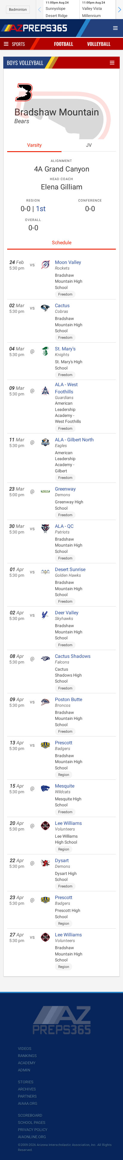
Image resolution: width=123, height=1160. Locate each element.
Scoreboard (30, 1115)
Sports (18, 44)
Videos (24, 1048)
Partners (27, 1096)
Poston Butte (68, 702)
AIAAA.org (27, 1103)
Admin (24, 1070)
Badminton (18, 9)
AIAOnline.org (32, 1137)
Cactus (62, 308)
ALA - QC (64, 529)
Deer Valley (67, 615)
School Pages (31, 1122)
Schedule (61, 242)
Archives (27, 1089)
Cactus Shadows (72, 659)
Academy (27, 1063)
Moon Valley (68, 265)
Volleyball (98, 43)
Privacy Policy (32, 1129)
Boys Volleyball (25, 62)
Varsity (34, 145)
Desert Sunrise (70, 572)
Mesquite (64, 788)
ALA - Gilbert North (74, 442)
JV (89, 145)
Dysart (62, 863)
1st (41, 209)
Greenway (65, 491)
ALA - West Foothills (66, 391)
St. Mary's (65, 351)
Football (63, 43)
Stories (25, 1082)
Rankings (27, 1056)
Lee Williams (68, 826)
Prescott (63, 745)
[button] (119, 9)
